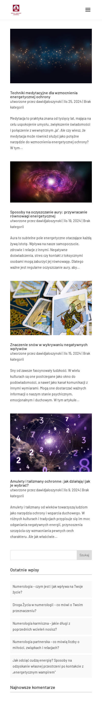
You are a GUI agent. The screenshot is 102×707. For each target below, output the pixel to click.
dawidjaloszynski (49, 101)
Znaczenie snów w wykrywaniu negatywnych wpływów (49, 346)
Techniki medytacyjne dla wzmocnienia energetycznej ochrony (43, 94)
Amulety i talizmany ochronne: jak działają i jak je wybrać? (50, 483)
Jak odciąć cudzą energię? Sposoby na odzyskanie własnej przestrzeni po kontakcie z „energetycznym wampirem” (48, 666)
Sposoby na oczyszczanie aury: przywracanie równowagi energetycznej (48, 213)
